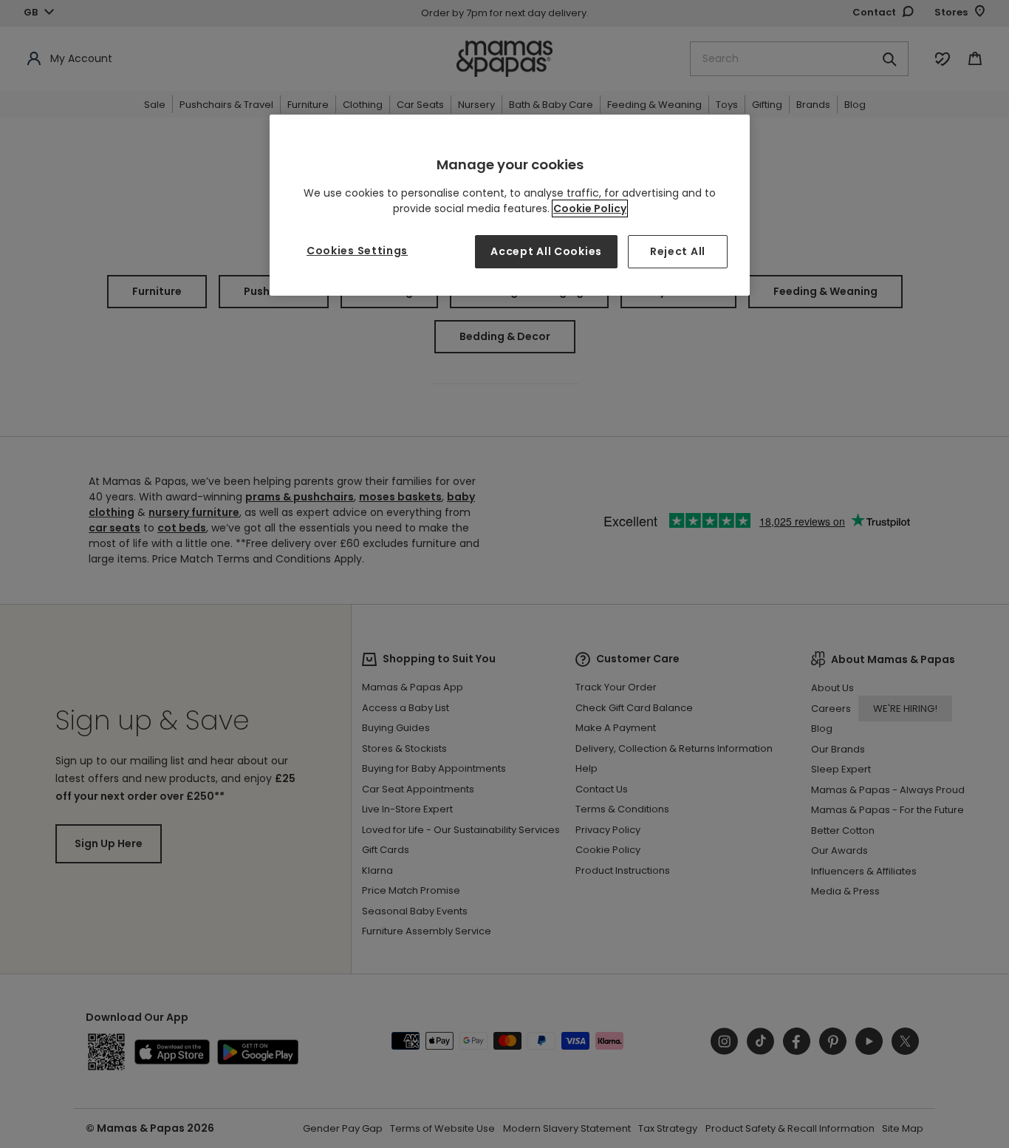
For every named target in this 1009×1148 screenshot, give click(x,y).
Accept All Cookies (546, 251)
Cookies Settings (357, 250)
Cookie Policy (589, 208)
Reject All (677, 251)
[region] (510, 205)
